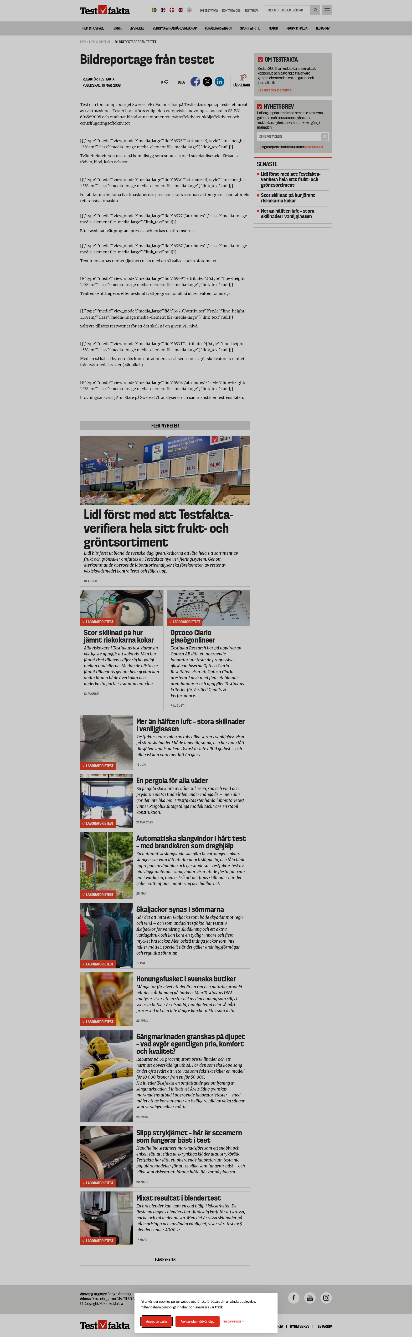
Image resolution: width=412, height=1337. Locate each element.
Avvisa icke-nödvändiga (197, 1321)
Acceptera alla (156, 1321)
